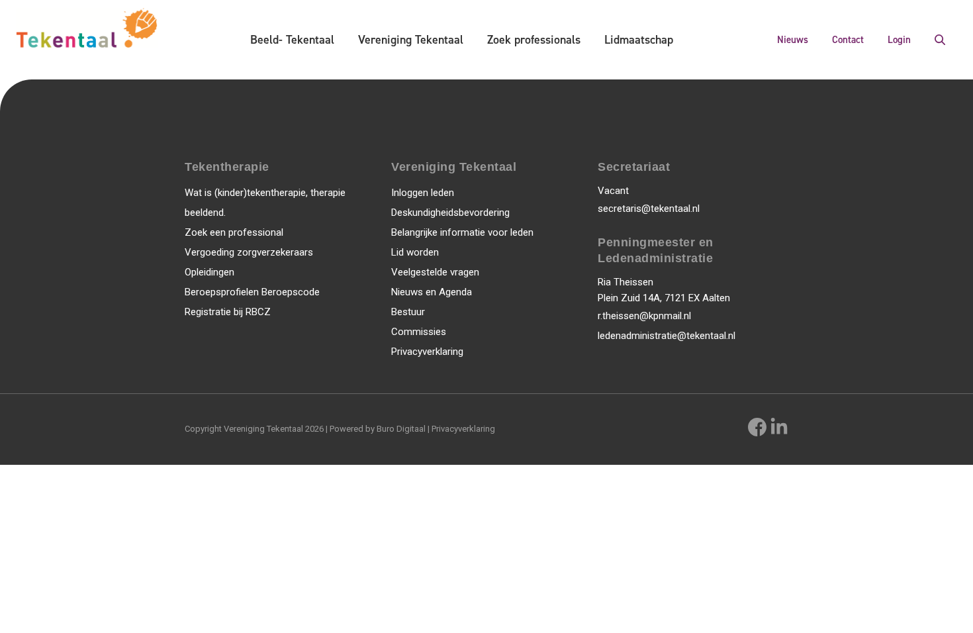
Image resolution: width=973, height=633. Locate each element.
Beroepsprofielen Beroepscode (252, 292)
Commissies (418, 332)
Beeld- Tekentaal (292, 40)
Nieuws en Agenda (431, 292)
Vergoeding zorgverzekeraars (249, 252)
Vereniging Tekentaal (410, 40)
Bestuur (408, 312)
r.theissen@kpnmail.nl (644, 316)
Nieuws (792, 39)
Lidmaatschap (638, 40)
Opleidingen (209, 272)
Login (899, 39)
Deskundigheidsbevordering (450, 213)
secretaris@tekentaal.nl (649, 209)
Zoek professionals (533, 40)
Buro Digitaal (401, 429)
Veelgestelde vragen (435, 272)
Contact (848, 39)
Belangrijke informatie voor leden (462, 232)
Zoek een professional (234, 232)
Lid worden (415, 252)
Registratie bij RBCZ (228, 312)
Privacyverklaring (427, 352)
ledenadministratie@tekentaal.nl (666, 336)
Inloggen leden (422, 193)
